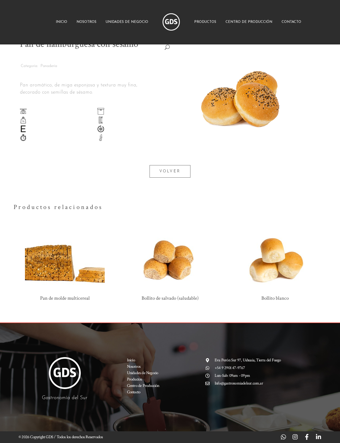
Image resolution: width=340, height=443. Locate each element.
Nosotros (86, 22)
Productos (205, 22)
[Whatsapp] (283, 437)
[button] (243, 48)
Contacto (291, 22)
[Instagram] (295, 437)
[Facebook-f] (307, 437)
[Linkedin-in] (318, 437)
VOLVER (170, 171)
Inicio (61, 22)
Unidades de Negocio (127, 22)
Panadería (49, 66)
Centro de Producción (249, 22)
